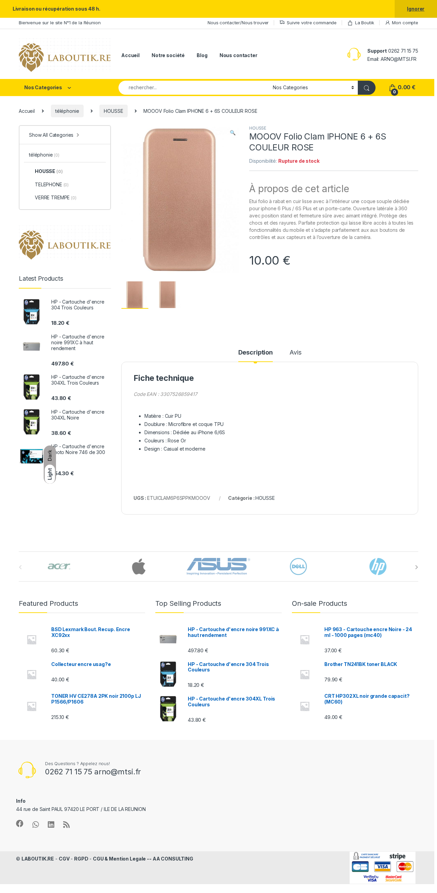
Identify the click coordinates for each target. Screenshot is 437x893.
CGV (64, 859)
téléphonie (67, 111)
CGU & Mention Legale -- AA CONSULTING (143, 859)
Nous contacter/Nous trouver (238, 22)
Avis (295, 352)
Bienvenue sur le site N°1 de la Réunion (60, 22)
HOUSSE (113, 111)
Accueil (130, 55)
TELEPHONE (52, 184)
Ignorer (415, 9)
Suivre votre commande (312, 22)
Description (255, 352)
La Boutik (364, 22)
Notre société (168, 55)
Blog (202, 55)
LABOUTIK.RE (38, 859)
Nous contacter (238, 55)
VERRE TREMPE (55, 197)
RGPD (81, 859)
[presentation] (416, 567)
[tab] (255, 355)
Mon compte (405, 22)
